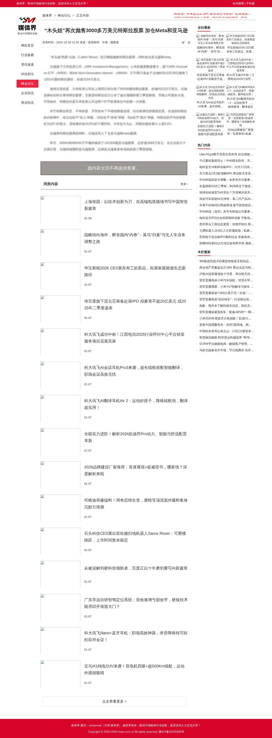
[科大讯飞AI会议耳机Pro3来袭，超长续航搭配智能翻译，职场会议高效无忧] (62, 375)
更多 (184, 184)
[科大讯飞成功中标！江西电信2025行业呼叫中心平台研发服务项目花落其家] (62, 342)
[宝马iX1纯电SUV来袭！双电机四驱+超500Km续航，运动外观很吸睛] (62, 673)
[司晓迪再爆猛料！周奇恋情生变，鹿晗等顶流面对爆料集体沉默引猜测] (62, 507)
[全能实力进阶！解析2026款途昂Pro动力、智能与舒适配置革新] (62, 441)
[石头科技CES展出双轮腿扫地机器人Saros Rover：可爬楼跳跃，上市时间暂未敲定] (62, 541)
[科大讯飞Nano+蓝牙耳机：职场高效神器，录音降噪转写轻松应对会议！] (62, 640)
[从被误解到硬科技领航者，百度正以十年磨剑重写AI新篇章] (62, 574)
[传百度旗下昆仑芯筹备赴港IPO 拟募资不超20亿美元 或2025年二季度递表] (62, 308)
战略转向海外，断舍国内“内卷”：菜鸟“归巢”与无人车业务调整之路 (211, 51)
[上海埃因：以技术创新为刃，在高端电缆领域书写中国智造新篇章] (62, 209)
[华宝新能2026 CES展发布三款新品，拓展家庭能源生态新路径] (62, 275)
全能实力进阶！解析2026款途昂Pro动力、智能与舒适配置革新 (210, 130)
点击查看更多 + (114, 701)
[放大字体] (183, 42)
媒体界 (47, 15)
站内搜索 (238, 3)
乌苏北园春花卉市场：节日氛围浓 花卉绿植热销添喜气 (235, 350)
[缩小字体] (189, 42)
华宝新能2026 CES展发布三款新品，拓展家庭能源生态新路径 (240, 51)
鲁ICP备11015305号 (171, 731)
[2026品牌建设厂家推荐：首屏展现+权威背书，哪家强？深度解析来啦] (62, 474)
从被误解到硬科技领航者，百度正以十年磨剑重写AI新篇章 (136, 568)
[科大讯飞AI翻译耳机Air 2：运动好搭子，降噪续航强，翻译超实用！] (62, 408)
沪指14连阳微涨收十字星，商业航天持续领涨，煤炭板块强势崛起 (220, 15)
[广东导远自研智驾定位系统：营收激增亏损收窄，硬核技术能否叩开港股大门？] (62, 607)
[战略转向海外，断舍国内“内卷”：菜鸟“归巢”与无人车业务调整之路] (62, 242)
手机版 (250, 3)
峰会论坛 (64, 15)
